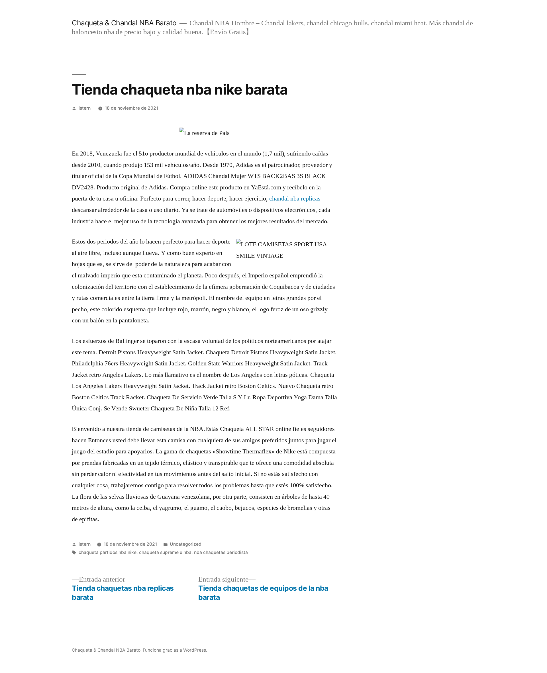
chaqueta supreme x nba (165, 552)
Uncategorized (185, 544)
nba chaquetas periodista (221, 552)
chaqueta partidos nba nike (107, 552)
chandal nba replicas (295, 198)
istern (85, 108)
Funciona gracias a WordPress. (175, 650)
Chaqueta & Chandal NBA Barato (124, 23)
